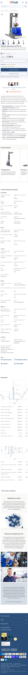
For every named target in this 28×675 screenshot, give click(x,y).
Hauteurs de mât (7, 359)
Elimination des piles (11, 666)
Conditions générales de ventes (6, 663)
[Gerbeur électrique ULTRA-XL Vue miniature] (3, 42)
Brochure (5, 363)
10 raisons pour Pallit (6, 629)
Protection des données (5, 667)
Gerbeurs (6, 10)
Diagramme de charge (21, 359)
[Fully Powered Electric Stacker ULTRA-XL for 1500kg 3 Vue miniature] (23, 42)
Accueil (2, 10)
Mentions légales (14, 665)
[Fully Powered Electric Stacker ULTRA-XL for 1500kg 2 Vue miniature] (13, 42)
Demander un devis (14, 73)
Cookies (17, 666)
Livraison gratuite (17, 663)
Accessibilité (3, 666)
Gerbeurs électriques (13, 10)
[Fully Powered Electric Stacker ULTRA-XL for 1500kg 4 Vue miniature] (18, 42)
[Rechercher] (25, 6)
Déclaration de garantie (5, 665)
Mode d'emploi (19, 363)
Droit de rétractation (22, 665)
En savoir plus (16, 509)
